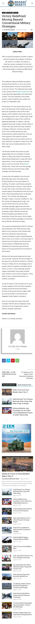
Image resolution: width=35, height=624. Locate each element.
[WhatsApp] (17, 360)
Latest (8, 10)
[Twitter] (8, 360)
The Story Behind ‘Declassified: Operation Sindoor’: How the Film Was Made (22, 605)
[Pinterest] (13, 360)
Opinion (16, 12)
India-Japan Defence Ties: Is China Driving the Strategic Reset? (22, 520)
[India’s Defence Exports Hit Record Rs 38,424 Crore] (7, 577)
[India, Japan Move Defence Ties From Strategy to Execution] (6, 558)
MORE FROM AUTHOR (24, 385)
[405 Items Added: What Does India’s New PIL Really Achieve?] (7, 615)
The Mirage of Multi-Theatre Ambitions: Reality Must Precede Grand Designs (22, 585)
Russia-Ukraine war (23, 92)
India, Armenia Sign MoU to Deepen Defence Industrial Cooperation (21, 595)
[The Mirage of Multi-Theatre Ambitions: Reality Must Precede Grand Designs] (7, 586)
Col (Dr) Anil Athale (9, 29)
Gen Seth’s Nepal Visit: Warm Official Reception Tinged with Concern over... (22, 566)
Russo (26, 164)
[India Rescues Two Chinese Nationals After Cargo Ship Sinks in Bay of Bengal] (7, 401)
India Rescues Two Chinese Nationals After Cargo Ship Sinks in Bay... (21, 491)
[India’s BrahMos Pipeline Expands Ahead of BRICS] (7, 539)
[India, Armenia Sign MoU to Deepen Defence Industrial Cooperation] (7, 595)
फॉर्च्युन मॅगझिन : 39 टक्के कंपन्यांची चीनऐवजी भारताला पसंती (9, 374)
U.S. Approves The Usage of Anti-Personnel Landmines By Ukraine (26, 375)
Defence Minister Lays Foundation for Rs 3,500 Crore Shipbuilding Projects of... (22, 501)
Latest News (9, 12)
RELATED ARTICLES (9, 385)
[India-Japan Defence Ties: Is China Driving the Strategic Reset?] (7, 520)
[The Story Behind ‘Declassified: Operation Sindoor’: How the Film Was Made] (7, 605)
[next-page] (6, 420)
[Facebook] (4, 360)
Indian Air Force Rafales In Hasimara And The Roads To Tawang (22, 529)
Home (3, 10)
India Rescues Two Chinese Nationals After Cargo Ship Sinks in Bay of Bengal (23, 401)
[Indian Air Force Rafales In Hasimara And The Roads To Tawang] (7, 530)
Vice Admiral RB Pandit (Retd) (10, 478)
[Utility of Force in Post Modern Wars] (7, 549)
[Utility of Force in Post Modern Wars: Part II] (7, 392)
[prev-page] (3, 420)
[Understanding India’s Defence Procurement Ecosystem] (7, 511)
